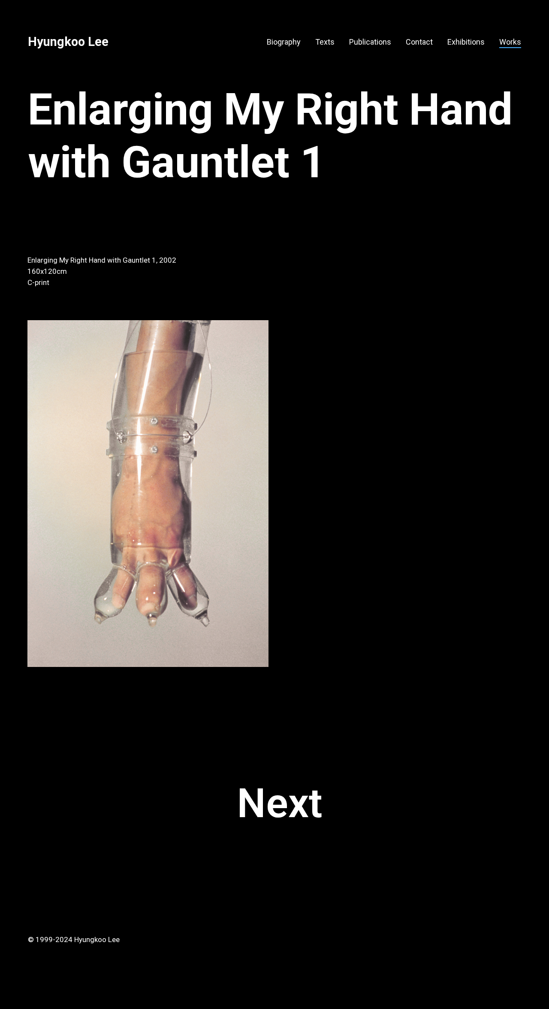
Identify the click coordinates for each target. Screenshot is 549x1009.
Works (510, 41)
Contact (419, 41)
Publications (370, 41)
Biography (284, 41)
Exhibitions (466, 41)
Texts (325, 41)
